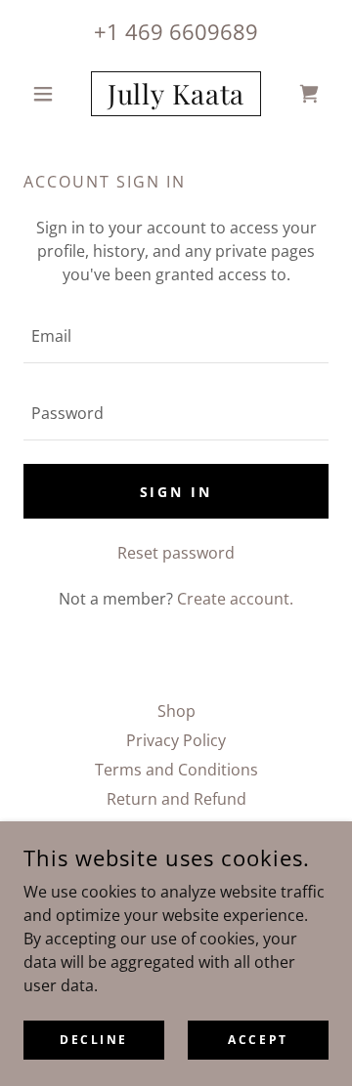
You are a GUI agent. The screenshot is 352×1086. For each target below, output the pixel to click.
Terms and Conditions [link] (176, 769)
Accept (257, 1039)
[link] (176, 93)
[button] (46, 93)
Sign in (176, 491)
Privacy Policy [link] (176, 740)
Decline (94, 1039)
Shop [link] (176, 711)
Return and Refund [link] (176, 799)
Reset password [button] (176, 553)
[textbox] (176, 336)
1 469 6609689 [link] (182, 31)
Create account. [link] (235, 598)
